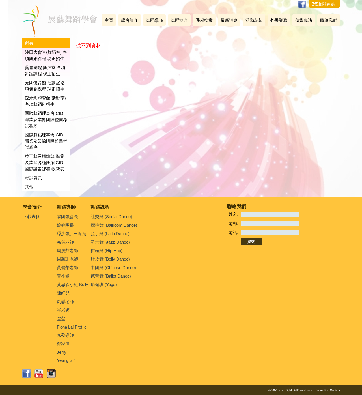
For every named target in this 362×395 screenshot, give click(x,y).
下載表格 (31, 216)
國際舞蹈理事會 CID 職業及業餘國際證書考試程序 (46, 119)
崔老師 (63, 310)
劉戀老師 (65, 301)
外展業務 (278, 20)
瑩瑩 (61, 318)
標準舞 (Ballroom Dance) (114, 225)
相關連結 (326, 4)
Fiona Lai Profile (72, 327)
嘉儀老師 (65, 242)
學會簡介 (129, 20)
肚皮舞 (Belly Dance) (110, 259)
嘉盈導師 (65, 335)
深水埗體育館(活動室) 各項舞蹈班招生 (45, 101)
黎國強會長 (67, 216)
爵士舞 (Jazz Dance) (110, 242)
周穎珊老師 (67, 259)
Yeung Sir (66, 360)
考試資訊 (33, 178)
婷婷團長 (65, 225)
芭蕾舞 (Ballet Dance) (111, 276)
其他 (29, 187)
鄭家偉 (63, 343)
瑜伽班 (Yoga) (104, 284)
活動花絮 (253, 20)
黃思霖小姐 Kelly (72, 284)
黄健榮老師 (67, 267)
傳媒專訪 (303, 20)
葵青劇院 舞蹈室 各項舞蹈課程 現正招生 (45, 70)
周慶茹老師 (67, 250)
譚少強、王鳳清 (72, 233)
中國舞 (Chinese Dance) (113, 267)
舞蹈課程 (100, 206)
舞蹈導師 (154, 20)
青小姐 (63, 276)
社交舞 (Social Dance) (111, 216)
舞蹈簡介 (179, 20)
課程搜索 (204, 20)
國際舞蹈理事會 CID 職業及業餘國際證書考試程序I (46, 141)
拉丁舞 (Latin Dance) (110, 233)
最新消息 (229, 20)
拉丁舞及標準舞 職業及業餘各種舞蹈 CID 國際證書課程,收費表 (44, 162)
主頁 (109, 20)
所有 (29, 43)
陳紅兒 (63, 293)
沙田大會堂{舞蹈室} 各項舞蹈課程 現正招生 (46, 55)
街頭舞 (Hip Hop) (106, 250)
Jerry (61, 352)
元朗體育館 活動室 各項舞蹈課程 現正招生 (45, 86)
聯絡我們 (328, 20)
